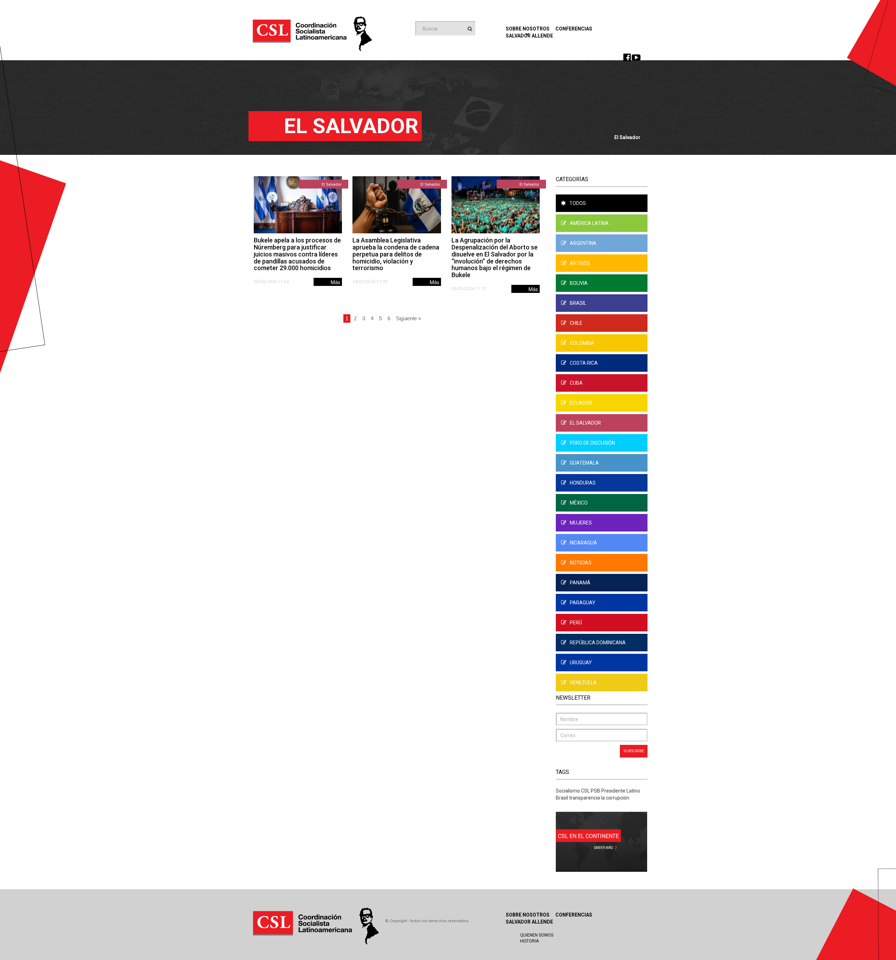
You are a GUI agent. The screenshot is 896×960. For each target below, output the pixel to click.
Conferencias (573, 29)
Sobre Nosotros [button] (528, 29)
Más (335, 282)
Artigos (580, 263)
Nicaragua (583, 543)
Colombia (582, 343)
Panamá (580, 582)
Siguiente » (408, 318)
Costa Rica (584, 363)
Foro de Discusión (592, 443)
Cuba (576, 383)
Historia (529, 941)
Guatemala (584, 463)
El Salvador (332, 184)
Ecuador (581, 403)
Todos (577, 203)
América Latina (589, 223)
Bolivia (579, 283)
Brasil (578, 303)
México (579, 503)
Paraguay (582, 602)
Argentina (583, 243)
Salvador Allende (529, 922)
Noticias (581, 562)
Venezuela (583, 682)
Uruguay (581, 662)
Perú (576, 622)
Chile (576, 323)
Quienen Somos (536, 935)
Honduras (583, 483)
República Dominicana (598, 642)
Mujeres (581, 523)
